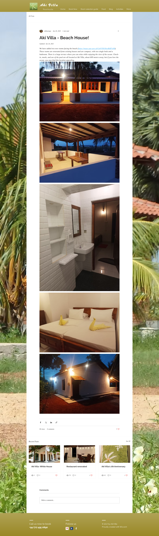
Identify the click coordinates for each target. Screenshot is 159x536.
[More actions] (118, 31)
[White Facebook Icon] (76, 528)
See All (128, 441)
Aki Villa (49, 5)
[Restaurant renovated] (79, 454)
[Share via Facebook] (40, 422)
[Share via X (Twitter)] (46, 422)
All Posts (31, 16)
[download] (71, 528)
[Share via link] (56, 422)
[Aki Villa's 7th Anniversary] (114, 454)
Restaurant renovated (77, 466)
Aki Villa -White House (41, 466)
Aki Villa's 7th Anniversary (113, 466)
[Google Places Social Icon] (67, 528)
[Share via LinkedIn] (51, 422)
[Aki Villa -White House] (44, 454)
